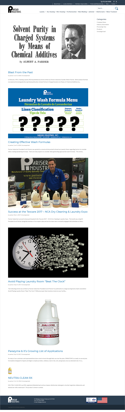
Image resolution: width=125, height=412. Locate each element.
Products (99, 29)
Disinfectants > (101, 12)
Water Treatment (111, 12)
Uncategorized (26, 75)
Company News (101, 22)
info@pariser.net (42, 402)
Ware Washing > (83, 12)
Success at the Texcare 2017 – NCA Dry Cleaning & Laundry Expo (48, 211)
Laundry (42, 12)
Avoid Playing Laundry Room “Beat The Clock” (36, 281)
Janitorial (91, 12)
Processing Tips (101, 27)
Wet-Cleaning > (61, 12)
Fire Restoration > (72, 12)
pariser (11, 75)
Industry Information (103, 24)
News (107, 4)
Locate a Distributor (68, 4)
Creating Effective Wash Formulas (29, 142)
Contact (113, 4)
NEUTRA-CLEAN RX (20, 377)
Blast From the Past (20, 72)
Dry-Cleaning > (51, 12)
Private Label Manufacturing (96, 4)
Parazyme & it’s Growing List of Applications (35, 351)
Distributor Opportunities (81, 4)
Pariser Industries (20, 407)
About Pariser (57, 4)
